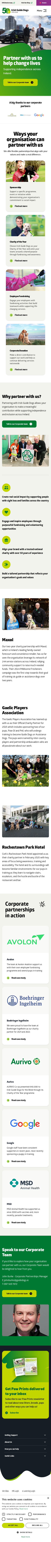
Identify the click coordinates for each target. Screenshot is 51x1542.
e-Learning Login (28, 1491)
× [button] (48, 1498)
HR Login (15, 1491)
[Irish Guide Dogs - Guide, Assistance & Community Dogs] (19, 11)
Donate (44, 3)
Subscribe (14, 1412)
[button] (25, 1532)
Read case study (19, 977)
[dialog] (25, 1518)
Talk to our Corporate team (18, 82)
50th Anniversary (7, 3)
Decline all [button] (37, 1525)
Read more (23, 1509)
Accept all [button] (13, 1525)
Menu (39, 10)
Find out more (21, 206)
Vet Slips (5, 1491)
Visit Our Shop (25, 3)
